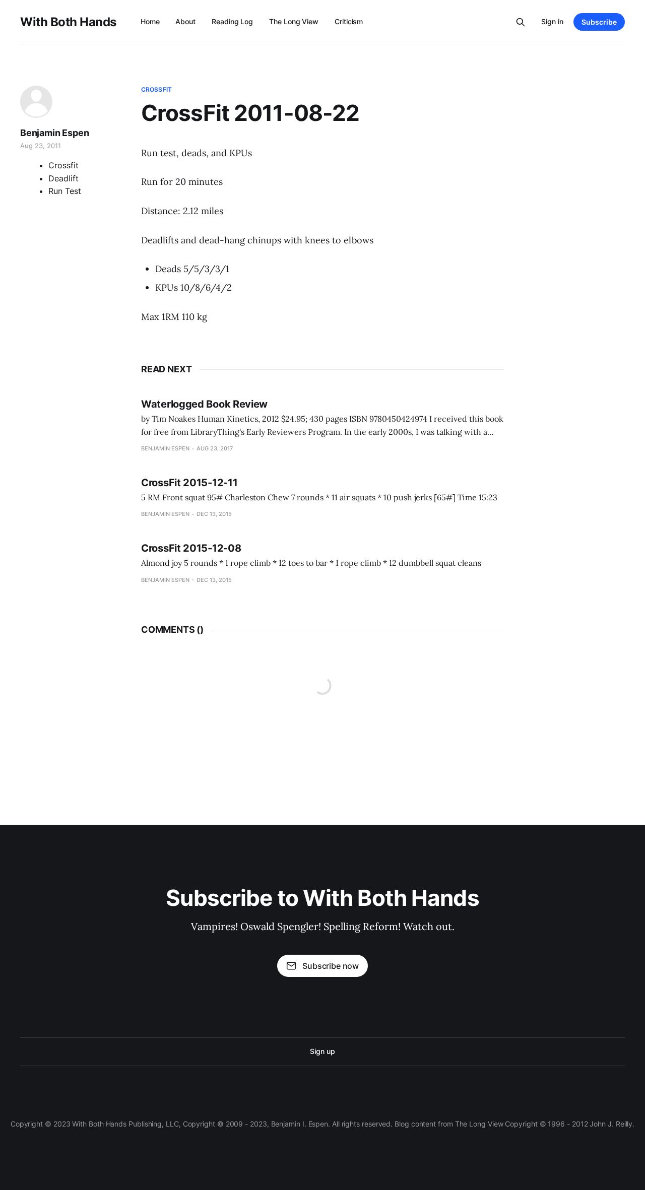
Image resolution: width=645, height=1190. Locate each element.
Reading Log (232, 21)
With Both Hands (68, 22)
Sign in (552, 21)
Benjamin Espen (54, 132)
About (185, 21)
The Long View (293, 21)
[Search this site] (520, 22)
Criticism (349, 21)
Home (150, 21)
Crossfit (156, 89)
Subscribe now (330, 966)
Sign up (322, 1051)
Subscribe (599, 22)
